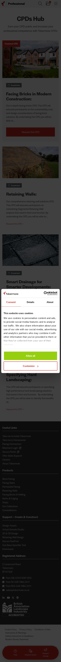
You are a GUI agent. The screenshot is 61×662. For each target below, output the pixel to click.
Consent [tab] (11, 302)
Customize (29, 366)
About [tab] (50, 302)
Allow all (30, 355)
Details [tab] (30, 302)
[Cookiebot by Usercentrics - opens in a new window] (43, 293)
